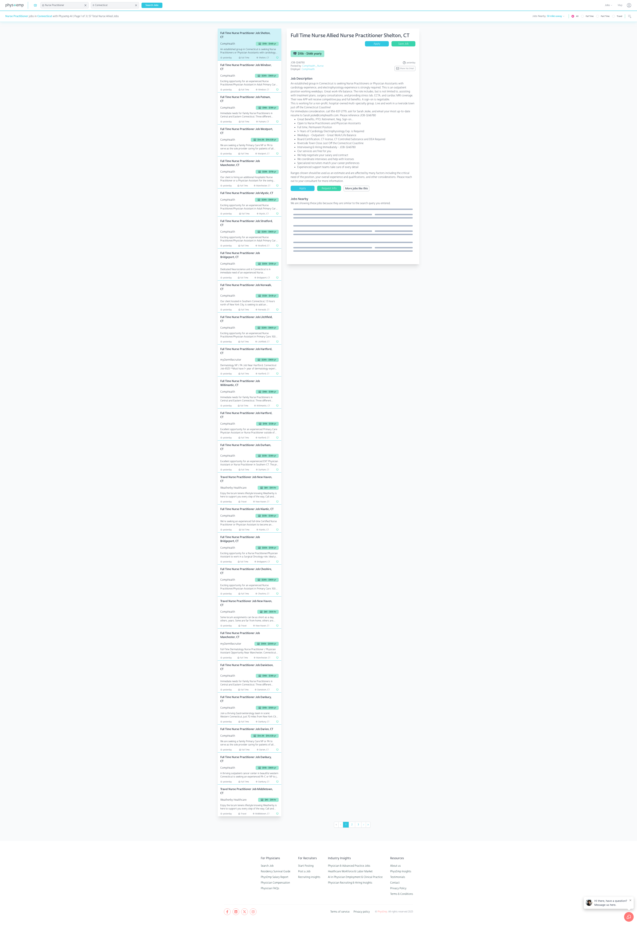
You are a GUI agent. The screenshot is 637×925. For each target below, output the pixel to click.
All (577, 16)
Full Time (590, 16)
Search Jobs (151, 5)
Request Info (329, 188)
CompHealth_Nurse (312, 65)
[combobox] (64, 5)
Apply (377, 43)
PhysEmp (382, 911)
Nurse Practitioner (16, 16)
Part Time (605, 16)
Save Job (403, 43)
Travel (619, 16)
